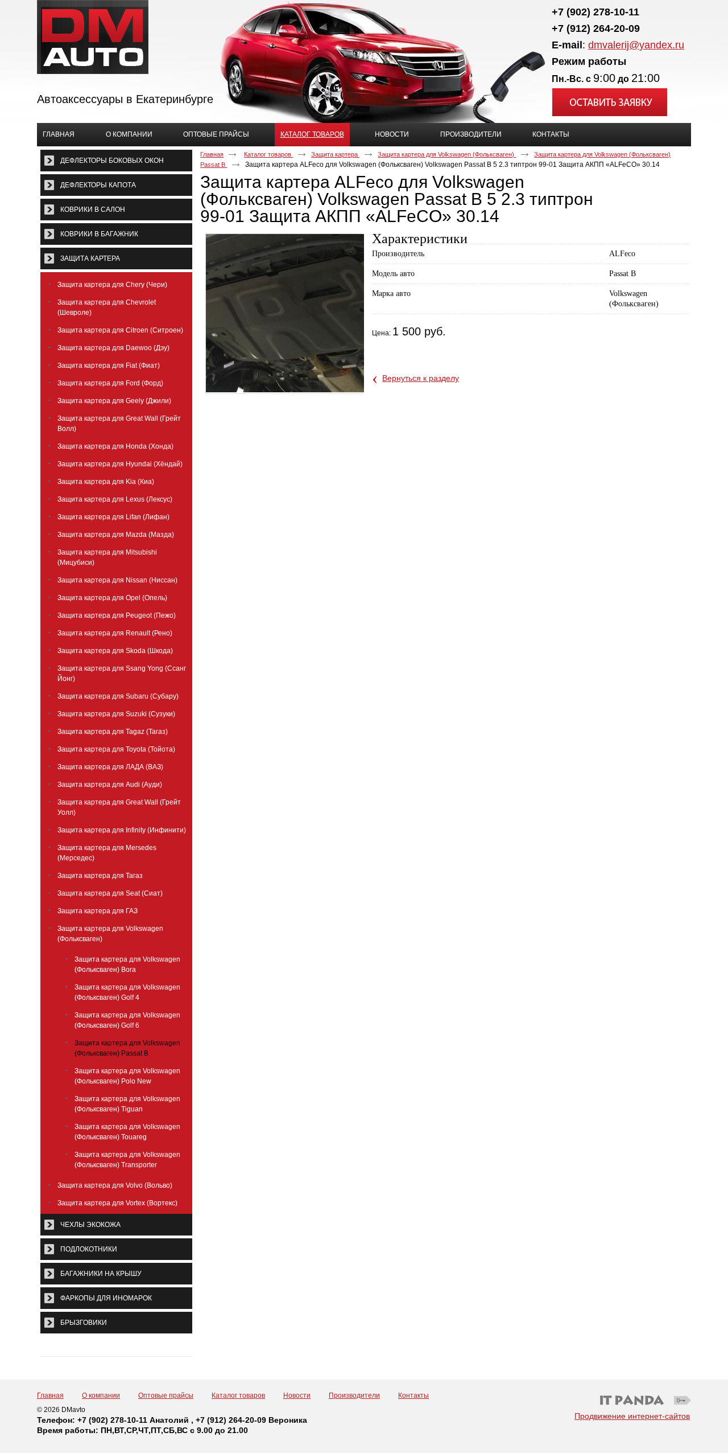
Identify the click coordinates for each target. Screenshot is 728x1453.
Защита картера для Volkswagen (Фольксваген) (447, 154)
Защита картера (335, 154)
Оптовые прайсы (165, 1395)
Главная (212, 154)
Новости (297, 1395)
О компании (101, 1395)
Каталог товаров (312, 134)
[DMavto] (364, 37)
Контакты (413, 1395)
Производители (354, 1395)
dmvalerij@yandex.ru (636, 45)
